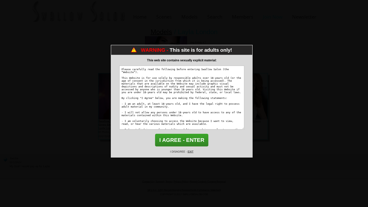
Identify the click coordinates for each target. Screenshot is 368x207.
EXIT (191, 151)
